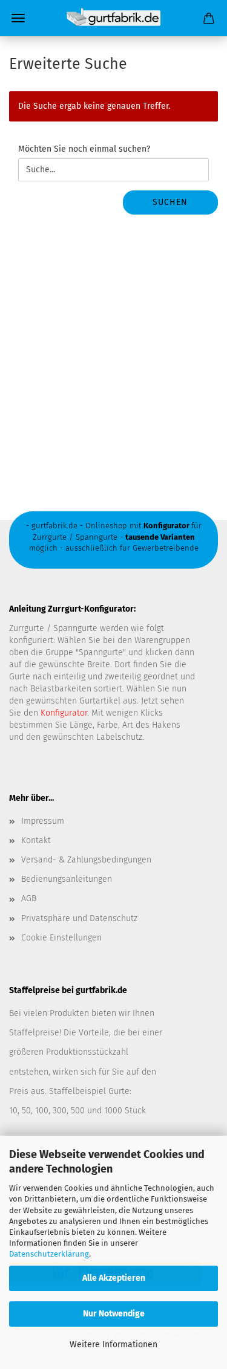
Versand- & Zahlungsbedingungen (86, 860)
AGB (28, 898)
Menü (18, 18)
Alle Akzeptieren (113, 1278)
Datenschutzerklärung (49, 1253)
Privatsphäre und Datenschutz (79, 918)
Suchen (170, 202)
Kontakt (36, 840)
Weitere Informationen (113, 1344)
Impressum (42, 821)
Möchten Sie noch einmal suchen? (84, 149)
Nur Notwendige (114, 1314)
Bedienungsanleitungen (66, 879)
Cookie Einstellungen (61, 938)
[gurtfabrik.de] (113, 18)
